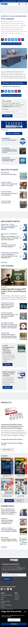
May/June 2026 (21, 475)
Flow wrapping (5, 172)
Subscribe (9, 500)
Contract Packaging (6, 528)
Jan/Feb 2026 (21, 496)
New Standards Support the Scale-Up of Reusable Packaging (9, 316)
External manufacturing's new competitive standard (9, 530)
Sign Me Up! (7, 116)
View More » (4, 262)
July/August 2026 (7, 475)
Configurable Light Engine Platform (12, 439)
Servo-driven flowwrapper (9, 174)
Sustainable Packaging (7, 323)
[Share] (9, 39)
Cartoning (4, 243)
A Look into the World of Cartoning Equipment (8, 245)
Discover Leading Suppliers (9, 140)
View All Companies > (14, 133)
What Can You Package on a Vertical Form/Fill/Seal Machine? (9, 227)
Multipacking (4, 537)
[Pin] (19, 39)
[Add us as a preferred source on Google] (22, 39)
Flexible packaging (6, 182)
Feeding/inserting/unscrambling (10, 252)
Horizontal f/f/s (5, 203)
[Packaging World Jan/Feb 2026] (21, 486)
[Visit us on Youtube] (11, 589)
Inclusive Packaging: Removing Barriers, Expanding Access (7, 521)
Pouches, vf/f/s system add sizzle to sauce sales (9, 184)
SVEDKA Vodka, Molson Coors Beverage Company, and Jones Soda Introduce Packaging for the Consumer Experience (9, 336)
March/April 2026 (7, 496)
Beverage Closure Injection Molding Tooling (12, 443)
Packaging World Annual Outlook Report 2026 (8, 160)
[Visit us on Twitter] (5, 589)
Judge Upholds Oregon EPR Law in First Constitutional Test (13, 291)
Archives (19, 500)
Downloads (4, 518)
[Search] (22, 4)
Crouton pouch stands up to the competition (9, 194)
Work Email (5, 109)
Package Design (5, 333)
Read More (7, 364)
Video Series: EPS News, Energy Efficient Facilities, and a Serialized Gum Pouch (9, 326)
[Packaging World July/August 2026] (7, 466)
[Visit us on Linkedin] (8, 589)
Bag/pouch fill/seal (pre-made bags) (13, 16)
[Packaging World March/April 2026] (7, 486)
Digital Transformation (7, 509)
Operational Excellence (7, 303)
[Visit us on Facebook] (2, 589)
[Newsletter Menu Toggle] (19, 4)
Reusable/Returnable (7, 313)
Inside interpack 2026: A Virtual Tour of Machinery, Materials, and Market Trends (9, 512)
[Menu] (26, 4)
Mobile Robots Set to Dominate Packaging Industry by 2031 (7, 306)
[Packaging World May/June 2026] (21, 466)
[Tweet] (16, 39)
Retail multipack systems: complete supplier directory (9, 540)
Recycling (3, 287)
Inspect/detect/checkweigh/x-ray (9, 234)
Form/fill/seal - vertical (8, 224)
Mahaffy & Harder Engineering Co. (11, 86)
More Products (7, 449)
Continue (14, 624)
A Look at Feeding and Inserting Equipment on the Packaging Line (9, 256)
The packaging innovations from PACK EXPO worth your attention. (9, 151)
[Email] (5, 39)
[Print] (2, 39)
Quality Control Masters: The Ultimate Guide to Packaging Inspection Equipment (10, 238)
